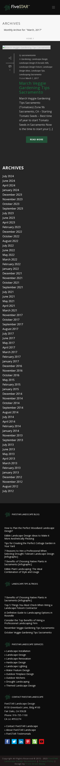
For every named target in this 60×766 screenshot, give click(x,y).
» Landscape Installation (17, 651)
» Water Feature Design (17, 670)
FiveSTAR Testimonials (18, 733)
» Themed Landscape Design (20, 685)
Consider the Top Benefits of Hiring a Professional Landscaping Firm (24, 622)
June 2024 (8, 180)
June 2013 (8, 449)
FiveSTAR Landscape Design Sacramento (31, 759)
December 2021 (12, 273)
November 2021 (12, 278)
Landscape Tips (38, 70)
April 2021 (8, 305)
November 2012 (12, 481)
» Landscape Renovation (17, 658)
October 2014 (10, 403)
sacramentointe (29, 55)
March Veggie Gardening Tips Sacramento (34, 87)
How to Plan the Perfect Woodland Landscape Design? (29, 529)
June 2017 (8, 338)
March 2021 (9, 310)
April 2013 (8, 458)
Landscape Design (40, 59)
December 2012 (12, 477)
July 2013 (8, 444)
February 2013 (11, 467)
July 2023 (8, 213)
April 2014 (8, 421)
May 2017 (8, 342)
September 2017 (12, 324)
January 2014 (10, 430)
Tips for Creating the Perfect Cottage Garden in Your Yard (29, 545)
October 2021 (10, 282)
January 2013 (10, 472)
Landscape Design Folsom (30, 66)
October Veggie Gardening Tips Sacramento (28, 632)
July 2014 (8, 416)
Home (29, 38)
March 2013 (9, 463)
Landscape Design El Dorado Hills (33, 63)
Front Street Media (35, 764)
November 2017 (12, 315)
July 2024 (8, 176)
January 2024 (10, 190)
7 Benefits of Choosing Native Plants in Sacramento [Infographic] (25, 563)
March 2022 (9, 259)
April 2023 (8, 222)
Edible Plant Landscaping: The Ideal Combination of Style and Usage (23, 571)
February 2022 (11, 264)
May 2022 (8, 254)
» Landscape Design (15, 654)
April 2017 (8, 347)
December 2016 (12, 365)
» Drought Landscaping (16, 681)
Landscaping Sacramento (30, 74)
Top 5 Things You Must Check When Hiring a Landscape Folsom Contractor (28, 607)
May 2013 (8, 453)
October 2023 (10, 203)
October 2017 (10, 319)
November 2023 (12, 199)
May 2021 (8, 301)
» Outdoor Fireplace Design (19, 674)
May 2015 (8, 379)
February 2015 (11, 384)
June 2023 (8, 217)
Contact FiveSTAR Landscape (22, 726)
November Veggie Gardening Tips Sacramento (29, 627)
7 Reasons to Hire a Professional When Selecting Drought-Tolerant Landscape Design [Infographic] (29, 553)
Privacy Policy (46, 761)
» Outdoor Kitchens (14, 677)
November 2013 (12, 435)
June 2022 (8, 250)
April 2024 (8, 185)
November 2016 (12, 370)
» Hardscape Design (15, 662)
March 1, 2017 (32, 78)
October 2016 (10, 375)
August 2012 (10, 486)
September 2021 (12, 287)
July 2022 (8, 245)
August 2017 (10, 328)
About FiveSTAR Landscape (21, 729)
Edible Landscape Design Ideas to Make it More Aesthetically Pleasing (26, 537)
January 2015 (10, 389)
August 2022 (10, 240)
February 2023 (11, 227)
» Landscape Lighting (15, 666)
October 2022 (10, 236)
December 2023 (12, 194)
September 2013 (12, 440)
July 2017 (8, 333)
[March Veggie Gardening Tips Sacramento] (30, 47)
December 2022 (12, 231)
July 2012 (8, 490)
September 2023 (12, 208)
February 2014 (11, 426)
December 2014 (12, 393)
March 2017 (9, 352)
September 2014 (12, 407)
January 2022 (10, 268)
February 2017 (11, 356)
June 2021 (8, 296)
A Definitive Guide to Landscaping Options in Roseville (28, 614)
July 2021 (8, 291)
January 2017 (10, 361)
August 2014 (10, 412)
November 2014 (12, 398)
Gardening (26, 59)
